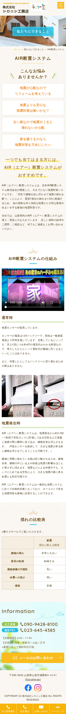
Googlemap (33, 679)
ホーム (17, 49)
